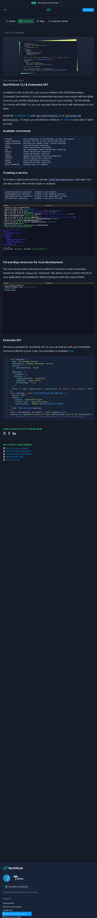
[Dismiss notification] (94, 2)
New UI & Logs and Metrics (17, 448)
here (70, 351)
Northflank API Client (14, 457)
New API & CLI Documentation (18, 451)
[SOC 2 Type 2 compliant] (7, 878)
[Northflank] (13, 869)
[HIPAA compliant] (18, 878)
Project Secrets (12, 460)
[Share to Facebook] (9, 433)
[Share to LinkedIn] (14, 433)
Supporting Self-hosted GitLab (19, 454)
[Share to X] (4, 433)
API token (65, 119)
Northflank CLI (22, 115)
